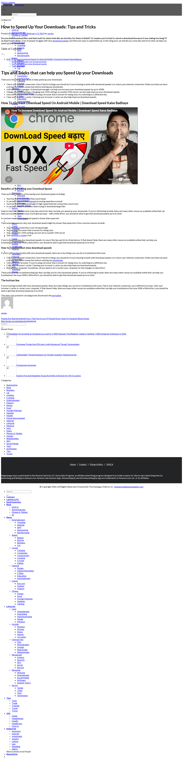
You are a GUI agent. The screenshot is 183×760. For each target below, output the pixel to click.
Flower (20, 593)
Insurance (16, 731)
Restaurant (17, 654)
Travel (9, 453)
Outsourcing (17, 639)
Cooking (21, 81)
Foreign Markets (14, 410)
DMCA (15, 30)
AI (13, 514)
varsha (50, 33)
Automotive (22, 53)
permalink (56, 295)
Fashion (20, 586)
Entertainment (13, 400)
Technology (22, 695)
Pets (19, 642)
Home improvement (15, 418)
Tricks (15, 710)
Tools (14, 700)
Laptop (15, 741)
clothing (10, 395)
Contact (83, 464)
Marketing (22, 614)
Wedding (16, 269)
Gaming (10, 413)
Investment (17, 736)
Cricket (20, 560)
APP (19, 50)
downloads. (58, 260)
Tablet (20, 688)
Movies (20, 629)
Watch (15, 749)
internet (32, 201)
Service (20, 190)
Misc (8, 428)
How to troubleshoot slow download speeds (29, 64)
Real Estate (22, 649)
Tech (19, 216)
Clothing (21, 550)
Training (15, 705)
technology (11, 448)
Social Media (12, 443)
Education (21, 98)
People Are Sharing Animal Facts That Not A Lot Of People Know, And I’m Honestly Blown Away (45, 318)
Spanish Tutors (24, 682)
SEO (19, 185)
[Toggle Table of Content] (3, 54)
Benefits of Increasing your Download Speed (29, 62)
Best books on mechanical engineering (18, 321)
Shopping (16, 670)
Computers (22, 76)
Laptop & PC (12, 22)
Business (10, 390)
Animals (21, 525)
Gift (8, 713)
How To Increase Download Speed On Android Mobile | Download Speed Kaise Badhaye (44, 59)
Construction (23, 555)
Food (8, 408)
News (9, 431)
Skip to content (8, 2)
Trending (21, 45)
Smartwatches (13, 502)
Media (20, 619)
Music (20, 632)
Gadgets (21, 601)
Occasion (21, 637)
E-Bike (20, 573)
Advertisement (18, 509)
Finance (10, 403)
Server (20, 665)
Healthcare (17, 723)
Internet (10, 420)
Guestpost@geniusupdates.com (128, 486)
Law (14, 744)
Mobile (15, 624)
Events (15, 581)
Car (18, 68)
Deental (15, 565)
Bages (15, 58)
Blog (8, 387)
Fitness (15, 591)
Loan (14, 609)
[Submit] (2, 327)
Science (20, 657)
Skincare (21, 195)
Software (21, 680)
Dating (20, 563)
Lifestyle (10, 423)
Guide (14, 716)
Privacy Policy (96, 464)
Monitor (21, 626)
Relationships (12, 438)
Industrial (11, 251)
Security (21, 660)
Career (15, 548)
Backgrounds (23, 55)
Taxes (20, 690)
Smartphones (23, 675)
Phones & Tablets (20, 35)
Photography (23, 644)
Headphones (17, 718)
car (7, 392)
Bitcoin (20, 540)
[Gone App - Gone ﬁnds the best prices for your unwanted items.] (12, 5)
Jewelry (15, 738)
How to (15, 726)
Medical (10, 425)
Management (23, 611)
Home (73, 464)
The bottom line (18, 66)
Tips (8, 221)
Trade (14, 226)
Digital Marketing (25, 570)
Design (20, 568)
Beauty (20, 537)
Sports (15, 208)
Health (15, 244)
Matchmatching (24, 616)
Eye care (21, 106)
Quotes (9, 436)
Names (20, 634)
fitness (9, 405)
